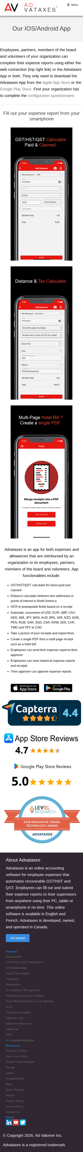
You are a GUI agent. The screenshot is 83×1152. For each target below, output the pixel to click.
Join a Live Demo (17, 1056)
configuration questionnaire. (51, 95)
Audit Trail (12, 1029)
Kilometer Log (14, 1018)
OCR (9, 1007)
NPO (9, 1034)
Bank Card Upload (17, 973)
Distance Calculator (18, 1012)
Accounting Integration (20, 1040)
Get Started (17, 938)
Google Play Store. (16, 89)
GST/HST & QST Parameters (24, 962)
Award (10, 1095)
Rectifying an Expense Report (24, 995)
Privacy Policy (15, 1101)
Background (13, 956)
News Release (15, 1089)
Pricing (10, 1067)
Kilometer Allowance (18, 1023)
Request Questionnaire (20, 1062)
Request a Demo (16, 1050)
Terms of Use (14, 1106)
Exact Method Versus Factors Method (30, 1001)
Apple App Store (56, 82)
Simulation (12, 979)
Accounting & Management (23, 990)
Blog (8, 1084)
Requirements (15, 1078)
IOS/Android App (16, 967)
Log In (10, 1073)
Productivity (13, 984)
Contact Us (13, 1112)
